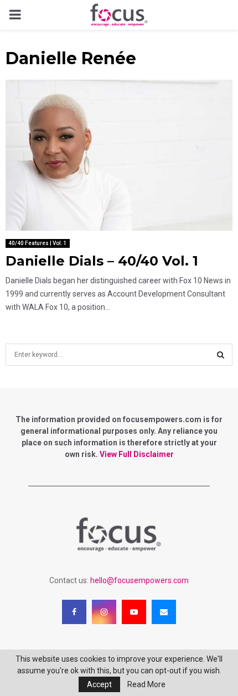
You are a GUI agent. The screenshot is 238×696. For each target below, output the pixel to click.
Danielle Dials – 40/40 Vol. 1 (102, 261)
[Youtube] (134, 612)
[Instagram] (104, 612)
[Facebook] (74, 612)
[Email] (164, 612)
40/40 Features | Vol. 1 (37, 243)
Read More (146, 684)
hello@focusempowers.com (139, 580)
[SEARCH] (220, 355)
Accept (99, 684)
